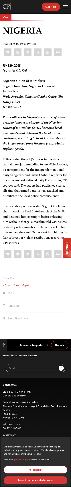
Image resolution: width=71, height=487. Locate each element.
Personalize (35, 469)
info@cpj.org (9, 435)
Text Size (13, 306)
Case (5, 17)
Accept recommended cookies (35, 480)
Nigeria (25, 285)
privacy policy (21, 460)
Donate (59, 345)
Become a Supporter (31, 345)
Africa (6, 285)
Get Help (50, 7)
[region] (35, 462)
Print (10, 293)
